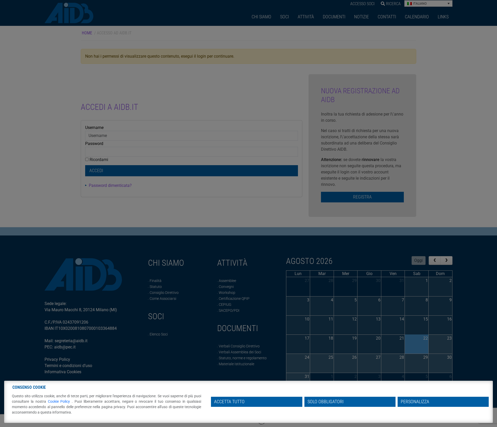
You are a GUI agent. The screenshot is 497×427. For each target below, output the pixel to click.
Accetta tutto (229, 401)
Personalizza (415, 401)
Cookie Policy (60, 401)
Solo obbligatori (325, 401)
